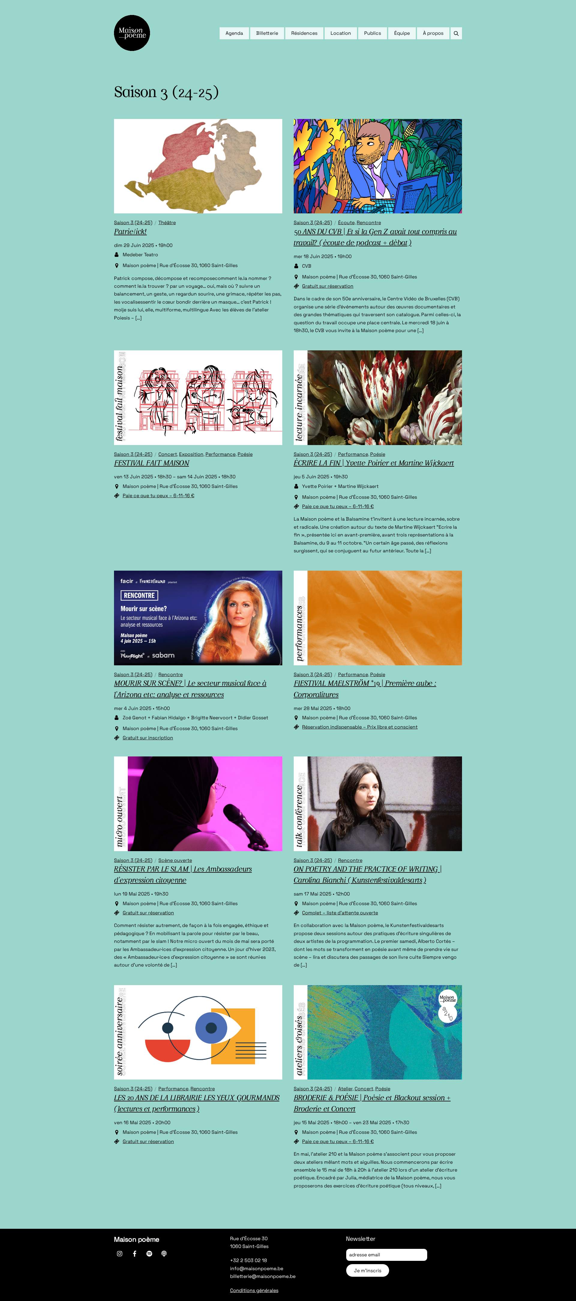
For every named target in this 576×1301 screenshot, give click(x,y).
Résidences (304, 33)
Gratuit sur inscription (148, 738)
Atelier (345, 1089)
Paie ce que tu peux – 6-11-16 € (158, 495)
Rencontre (369, 222)
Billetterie (267, 33)
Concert (167, 454)
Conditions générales (254, 1290)
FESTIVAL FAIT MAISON (151, 463)
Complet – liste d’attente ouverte (340, 913)
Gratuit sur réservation (327, 286)
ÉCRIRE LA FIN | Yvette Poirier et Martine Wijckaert (374, 463)
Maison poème (136, 1239)
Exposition (191, 454)
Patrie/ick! (130, 232)
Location (341, 33)
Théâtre (167, 222)
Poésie (245, 454)
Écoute (346, 222)
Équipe (402, 33)
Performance (221, 454)
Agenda (234, 33)
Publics (372, 33)
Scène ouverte (175, 860)
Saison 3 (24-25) (133, 222)
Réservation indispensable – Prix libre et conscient (360, 727)
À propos (433, 33)
